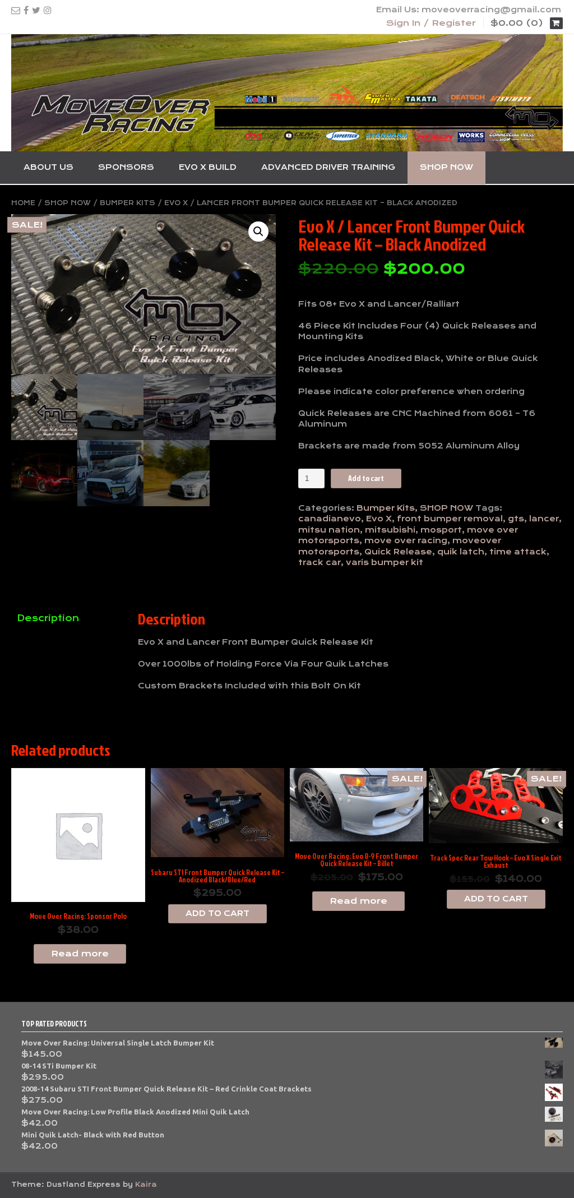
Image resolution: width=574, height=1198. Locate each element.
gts (516, 518)
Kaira (146, 1184)
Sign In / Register (431, 23)
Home (23, 203)
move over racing (405, 540)
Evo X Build (208, 167)
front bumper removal (450, 518)
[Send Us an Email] (15, 10)
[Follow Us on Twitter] (36, 10)
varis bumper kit (384, 562)
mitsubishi (390, 529)
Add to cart (366, 478)
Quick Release (398, 551)
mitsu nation (329, 529)
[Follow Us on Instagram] (48, 10)
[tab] (66, 619)
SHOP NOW (446, 167)
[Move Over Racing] (287, 92)
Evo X (379, 518)
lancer (544, 518)
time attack (518, 551)
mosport (441, 529)
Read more (80, 954)
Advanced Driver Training (328, 167)
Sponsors (126, 167)
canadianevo (329, 518)
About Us (48, 167)
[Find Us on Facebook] (26, 10)
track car (319, 562)
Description (48, 618)
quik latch (460, 551)
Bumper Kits (127, 203)
